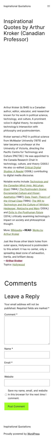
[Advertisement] (27, 76)
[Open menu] (48, 6)
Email (8, 362)
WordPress (33, 433)
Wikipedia (16, 230)
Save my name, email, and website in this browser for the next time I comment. (27, 394)
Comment (10, 314)
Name (8, 348)
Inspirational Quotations (17, 6)
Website (8, 376)
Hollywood (18, 264)
